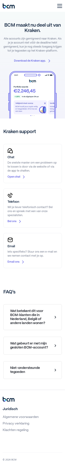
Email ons (14, 262)
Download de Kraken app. (30, 61)
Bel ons (12, 221)
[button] (59, 6)
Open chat (14, 177)
